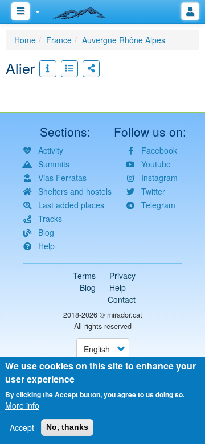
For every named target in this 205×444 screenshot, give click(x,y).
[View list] (69, 68)
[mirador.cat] (85, 10)
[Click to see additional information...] (47, 68)
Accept (22, 427)
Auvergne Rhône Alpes (123, 40)
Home (25, 40)
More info (22, 405)
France (59, 40)
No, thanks (67, 426)
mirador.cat (124, 315)
